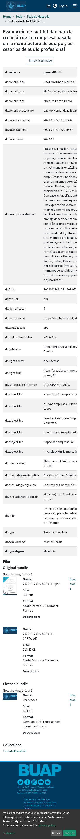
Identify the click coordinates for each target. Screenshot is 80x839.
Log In (63, 6)
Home (7, 16)
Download (73, 583)
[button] (55, 6)
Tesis (19, 16)
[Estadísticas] (49, 6)
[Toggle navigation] (75, 6)
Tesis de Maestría (38, 16)
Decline (56, 833)
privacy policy (47, 825)
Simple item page (40, 60)
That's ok (69, 833)
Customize (9, 833)
